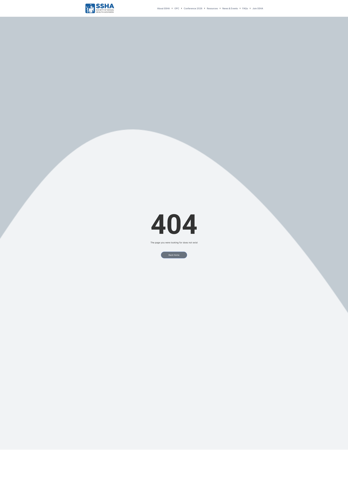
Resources (212, 8)
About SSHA (163, 8)
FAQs (245, 8)
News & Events (230, 8)
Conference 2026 (193, 8)
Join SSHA (257, 8)
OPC (176, 8)
